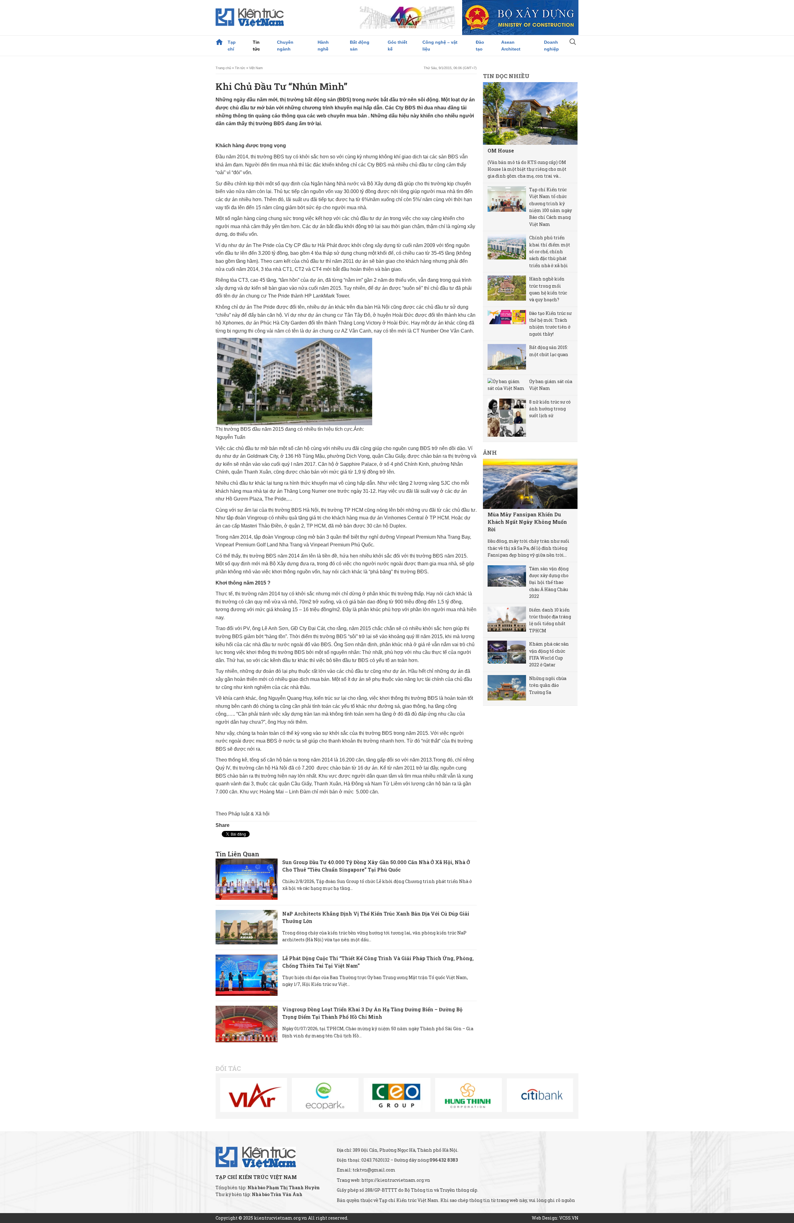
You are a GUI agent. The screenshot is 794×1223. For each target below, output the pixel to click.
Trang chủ (219, 42)
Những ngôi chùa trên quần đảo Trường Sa (547, 685)
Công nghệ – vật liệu (439, 45)
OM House (501, 150)
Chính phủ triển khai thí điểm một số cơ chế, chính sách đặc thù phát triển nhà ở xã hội (549, 251)
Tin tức (256, 45)
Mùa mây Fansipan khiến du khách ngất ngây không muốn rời (527, 521)
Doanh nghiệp (551, 45)
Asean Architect (510, 45)
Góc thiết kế (397, 45)
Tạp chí (232, 45)
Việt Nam (256, 68)
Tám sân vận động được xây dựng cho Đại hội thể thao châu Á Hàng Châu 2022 (549, 582)
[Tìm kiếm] (572, 42)
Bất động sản (359, 45)
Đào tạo (480, 45)
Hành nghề (323, 45)
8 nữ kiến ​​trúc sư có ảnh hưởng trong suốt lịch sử (550, 409)
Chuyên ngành (285, 45)
